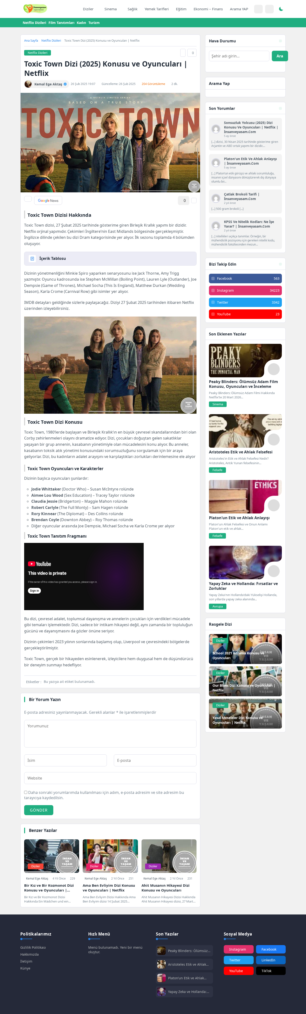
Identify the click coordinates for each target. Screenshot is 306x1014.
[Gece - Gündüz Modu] (281, 9)
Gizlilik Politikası (33, 947)
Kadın (81, 22)
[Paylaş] (28, 199)
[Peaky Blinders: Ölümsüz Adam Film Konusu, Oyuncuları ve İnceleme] (245, 360)
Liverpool (131, 641)
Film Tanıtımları (61, 22)
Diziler (88, 8)
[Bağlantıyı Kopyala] (183, 53)
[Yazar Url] (28, 84)
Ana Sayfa (31, 40)
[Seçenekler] (194, 200)
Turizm (94, 22)
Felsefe (217, 470)
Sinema (110, 8)
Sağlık (132, 8)
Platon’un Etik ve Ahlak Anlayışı (186, 978)
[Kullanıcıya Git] (215, 129)
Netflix (188, 302)
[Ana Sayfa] (74, 9)
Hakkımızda (29, 954)
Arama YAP (239, 8)
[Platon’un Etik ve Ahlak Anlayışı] (245, 496)
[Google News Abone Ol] (48, 200)
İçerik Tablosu (52, 258)
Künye (25, 968)
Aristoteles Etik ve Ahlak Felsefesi (187, 964)
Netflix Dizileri (34, 22)
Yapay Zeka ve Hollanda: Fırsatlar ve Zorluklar (187, 991)
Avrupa (218, 606)
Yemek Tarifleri (157, 8)
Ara (280, 56)
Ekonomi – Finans (208, 8)
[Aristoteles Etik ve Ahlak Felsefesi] (245, 431)
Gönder (39, 810)
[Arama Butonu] (269, 9)
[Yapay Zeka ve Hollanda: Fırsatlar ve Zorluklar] (245, 562)
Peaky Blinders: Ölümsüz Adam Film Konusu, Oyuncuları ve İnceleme (188, 950)
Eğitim (181, 8)
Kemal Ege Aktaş (37, 878)
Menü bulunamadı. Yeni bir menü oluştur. (115, 949)
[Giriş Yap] (258, 9)
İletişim (26, 961)
